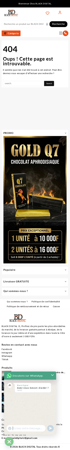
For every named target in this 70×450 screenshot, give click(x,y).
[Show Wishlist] (48, 13)
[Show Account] (60, 13)
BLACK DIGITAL (27, 446)
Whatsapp (7, 356)
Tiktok (5, 359)
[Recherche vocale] (47, 24)
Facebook (7, 349)
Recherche (58, 24)
